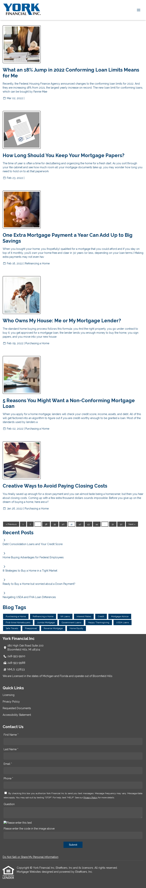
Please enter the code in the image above (29, 828)
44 (97, 524)
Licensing (8, 694)
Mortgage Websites (29, 871)
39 (54, 524)
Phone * (8, 778)
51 (113, 524)
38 (46, 524)
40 (63, 524)
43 (88, 524)
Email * (8, 763)
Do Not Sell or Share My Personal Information (30, 856)
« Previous (11, 524)
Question (9, 804)
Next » (132, 524)
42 (80, 524)
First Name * (11, 734)
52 (121, 524)
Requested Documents (17, 708)
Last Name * (11, 749)
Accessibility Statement (17, 714)
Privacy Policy (11, 701)
